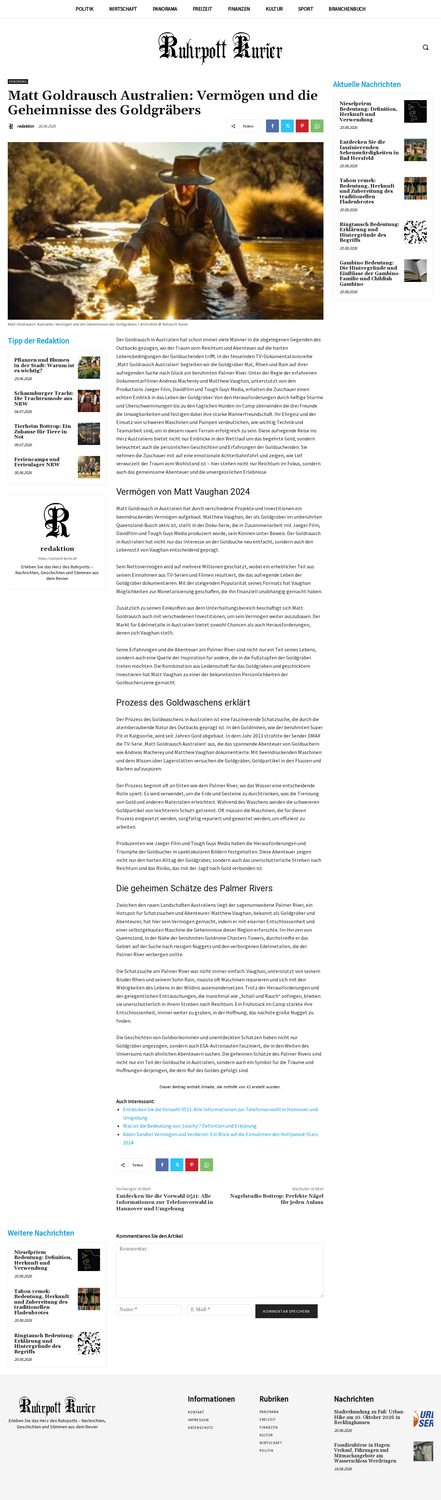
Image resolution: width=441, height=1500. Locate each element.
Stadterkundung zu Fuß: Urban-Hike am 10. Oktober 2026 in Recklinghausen (369, 1417)
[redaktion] (12, 126)
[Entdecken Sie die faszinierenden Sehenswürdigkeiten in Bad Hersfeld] (415, 150)
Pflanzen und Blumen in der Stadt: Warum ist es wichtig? (44, 365)
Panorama (18, 81)
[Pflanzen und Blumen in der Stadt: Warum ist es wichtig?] (89, 368)
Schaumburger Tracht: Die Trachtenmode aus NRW (44, 398)
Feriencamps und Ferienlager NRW (37, 462)
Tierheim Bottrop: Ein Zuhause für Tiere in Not (42, 431)
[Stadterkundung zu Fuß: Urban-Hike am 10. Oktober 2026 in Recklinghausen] (423, 1418)
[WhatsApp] (317, 125)
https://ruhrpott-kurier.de (57, 558)
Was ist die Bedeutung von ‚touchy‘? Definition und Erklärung (190, 1125)
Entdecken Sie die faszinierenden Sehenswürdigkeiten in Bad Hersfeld (369, 150)
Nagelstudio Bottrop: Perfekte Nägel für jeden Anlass (276, 1199)
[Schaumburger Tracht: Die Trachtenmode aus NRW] (89, 401)
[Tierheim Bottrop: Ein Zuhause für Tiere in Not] (89, 434)
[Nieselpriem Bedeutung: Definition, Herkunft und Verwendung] (89, 1260)
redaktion (25, 126)
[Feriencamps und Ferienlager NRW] (89, 467)
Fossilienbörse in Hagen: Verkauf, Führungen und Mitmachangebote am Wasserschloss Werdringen (365, 1453)
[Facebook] (272, 125)
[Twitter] (287, 125)
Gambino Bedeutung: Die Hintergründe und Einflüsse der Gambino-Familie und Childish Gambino (370, 273)
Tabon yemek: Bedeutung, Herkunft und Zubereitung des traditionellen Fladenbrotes (41, 1302)
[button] (425, 47)
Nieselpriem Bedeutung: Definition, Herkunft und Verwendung (43, 1260)
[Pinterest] (302, 125)
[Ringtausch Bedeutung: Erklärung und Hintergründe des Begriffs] (89, 1343)
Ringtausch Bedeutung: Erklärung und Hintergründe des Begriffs (44, 1344)
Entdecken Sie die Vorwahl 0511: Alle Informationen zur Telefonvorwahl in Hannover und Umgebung (164, 1202)
